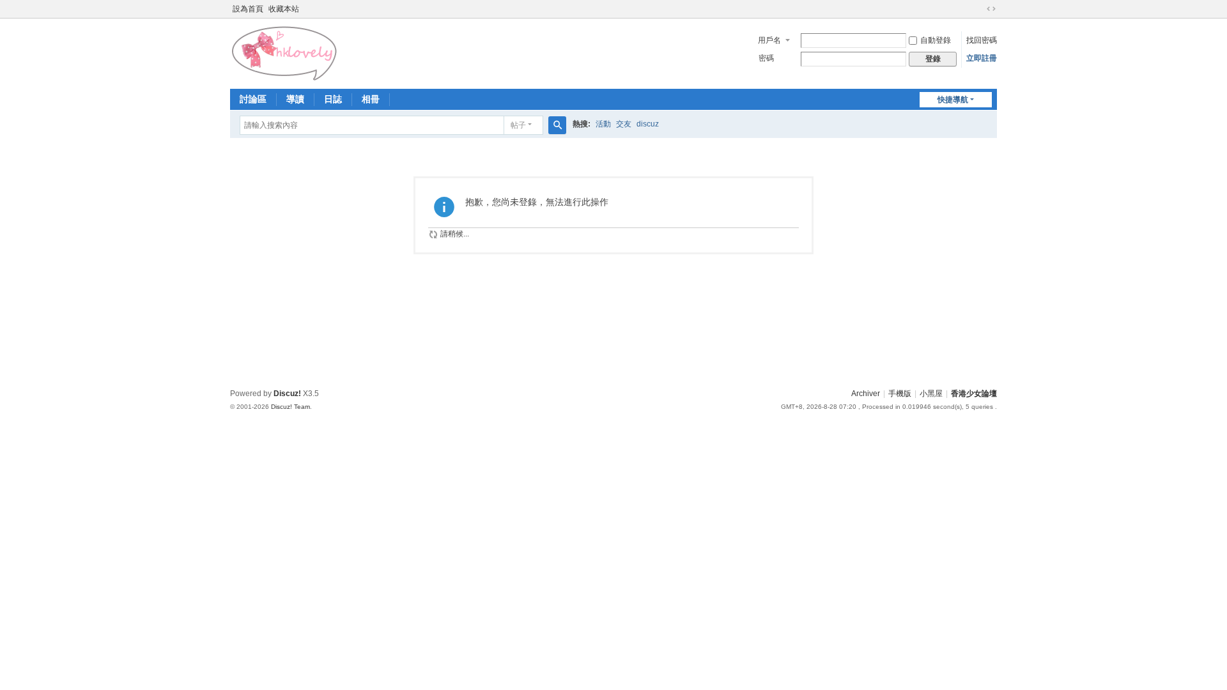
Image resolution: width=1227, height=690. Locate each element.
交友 (623, 123)
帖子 (518, 125)
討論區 (253, 99)
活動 (603, 123)
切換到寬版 (991, 9)
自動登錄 (935, 40)
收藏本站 (283, 8)
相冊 (371, 99)
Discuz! (287, 393)
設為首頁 (248, 8)
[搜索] (557, 125)
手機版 (899, 393)
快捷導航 (953, 99)
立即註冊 (981, 58)
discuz (648, 123)
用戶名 (769, 40)
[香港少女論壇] (285, 52)
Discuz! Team (290, 406)
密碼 (766, 58)
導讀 (295, 99)
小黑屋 (931, 393)
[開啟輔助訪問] (979, 9)
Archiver (865, 393)
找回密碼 (981, 40)
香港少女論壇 (974, 393)
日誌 (333, 99)
